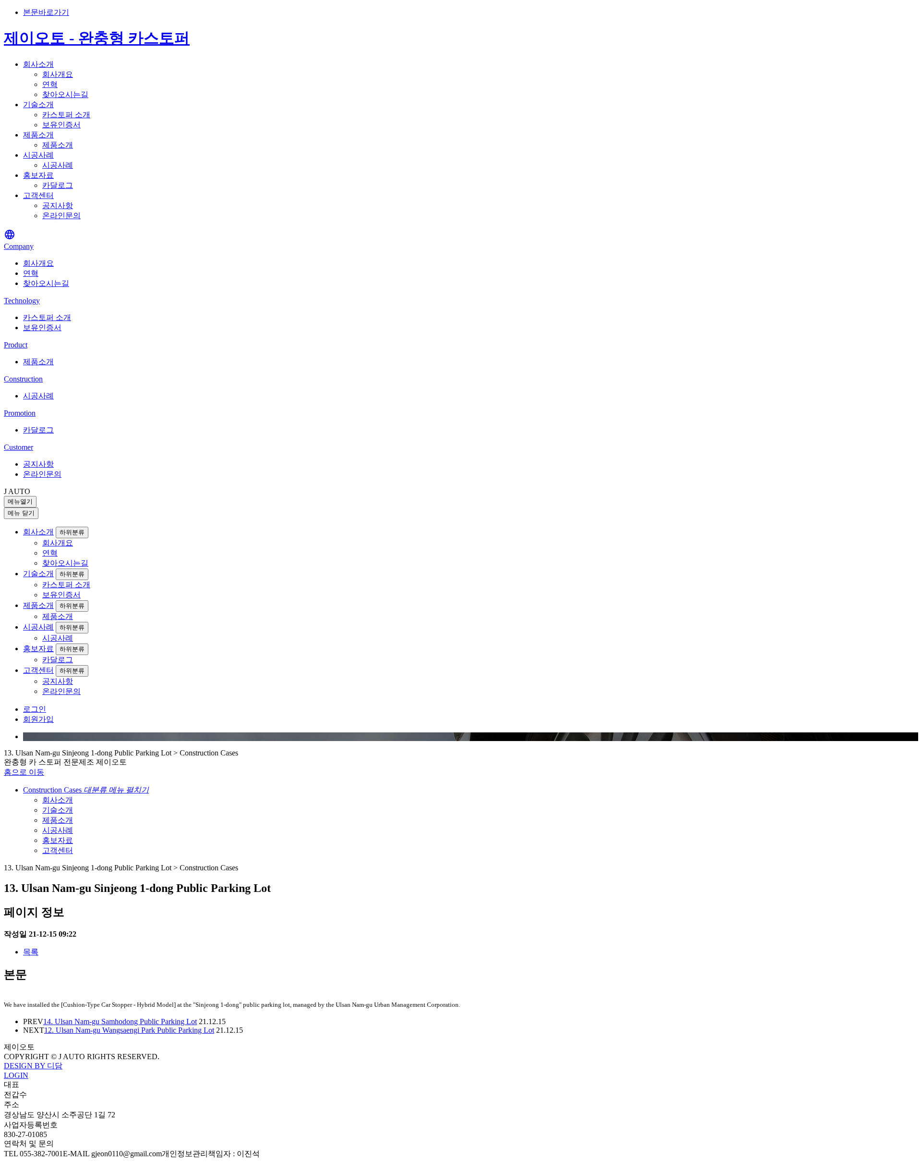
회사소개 (38, 64)
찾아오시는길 (65, 94)
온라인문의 (61, 215)
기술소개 (38, 104)
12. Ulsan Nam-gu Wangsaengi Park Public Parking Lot (129, 1030)
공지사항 (57, 205)
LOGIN (16, 1075)
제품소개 (38, 135)
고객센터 (38, 195)
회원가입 (38, 719)
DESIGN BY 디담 (33, 1066)
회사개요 (57, 74)
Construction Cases (86, 790)
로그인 (34, 709)
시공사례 (38, 155)
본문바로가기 (46, 12)
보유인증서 (61, 125)
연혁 (50, 84)
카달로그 (57, 185)
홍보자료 (38, 175)
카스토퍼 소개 (66, 115)
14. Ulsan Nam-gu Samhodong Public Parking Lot (120, 1021)
